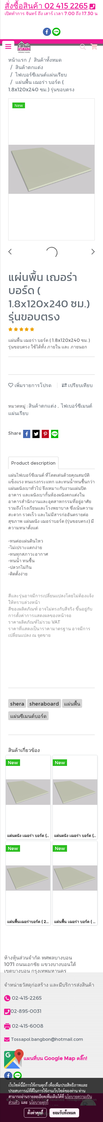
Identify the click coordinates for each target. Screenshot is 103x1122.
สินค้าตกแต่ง (43, 405)
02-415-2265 (27, 998)
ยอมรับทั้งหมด (64, 1112)
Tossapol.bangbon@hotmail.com (47, 1039)
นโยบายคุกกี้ (38, 1102)
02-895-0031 (25, 1011)
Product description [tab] (33, 462)
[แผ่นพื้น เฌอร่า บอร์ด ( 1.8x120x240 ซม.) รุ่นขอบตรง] (51, 170)
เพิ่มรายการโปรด (32, 385)
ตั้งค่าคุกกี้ (35, 1112)
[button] (81, 47)
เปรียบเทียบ (80, 385)
